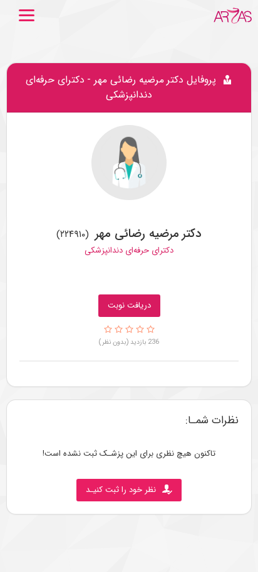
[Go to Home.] (233, 15)
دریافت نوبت (129, 305)
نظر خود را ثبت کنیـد (121, 489)
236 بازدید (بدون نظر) (129, 342)
